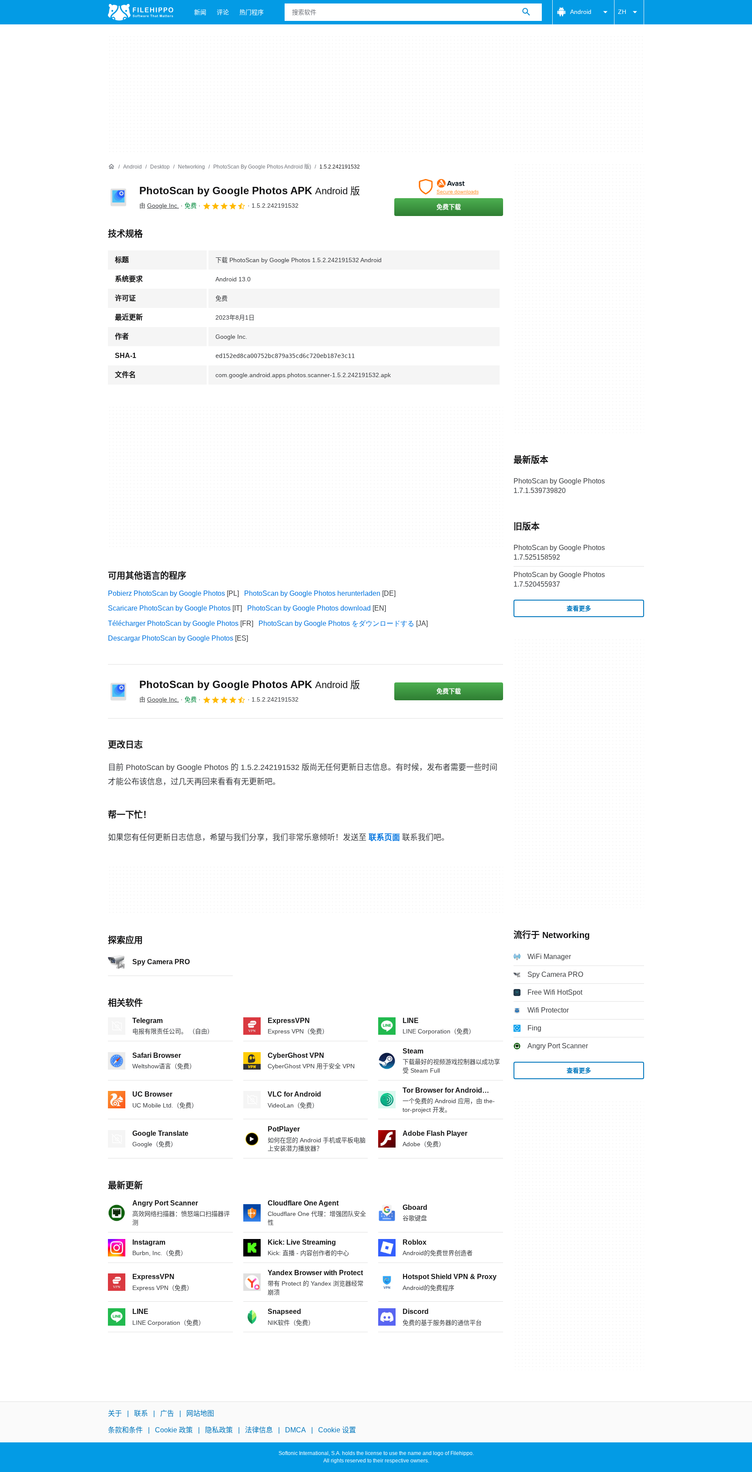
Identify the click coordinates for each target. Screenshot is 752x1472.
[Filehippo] (140, 12)
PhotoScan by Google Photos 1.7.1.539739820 (559, 485)
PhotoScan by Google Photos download (309, 608)
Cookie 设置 (337, 1430)
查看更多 (579, 608)
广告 (167, 1413)
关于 (115, 1413)
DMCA (295, 1430)
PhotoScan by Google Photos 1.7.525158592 (559, 552)
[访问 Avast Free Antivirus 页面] (448, 187)
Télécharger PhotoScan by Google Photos (173, 623)
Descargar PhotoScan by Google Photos (170, 638)
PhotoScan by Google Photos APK (249, 190)
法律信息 (259, 1430)
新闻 (200, 12)
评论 (223, 12)
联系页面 (384, 837)
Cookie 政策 (174, 1430)
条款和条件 (125, 1430)
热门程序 (251, 12)
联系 (141, 1413)
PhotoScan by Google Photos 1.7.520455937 (559, 579)
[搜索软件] (526, 12)
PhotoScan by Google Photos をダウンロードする (336, 623)
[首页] (111, 167)
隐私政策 (219, 1430)
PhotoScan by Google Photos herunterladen (312, 593)
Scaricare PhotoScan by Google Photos (169, 608)
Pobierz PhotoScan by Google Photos (166, 593)
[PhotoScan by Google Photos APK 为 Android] (118, 197)
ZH (622, 11)
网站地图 (200, 1413)
